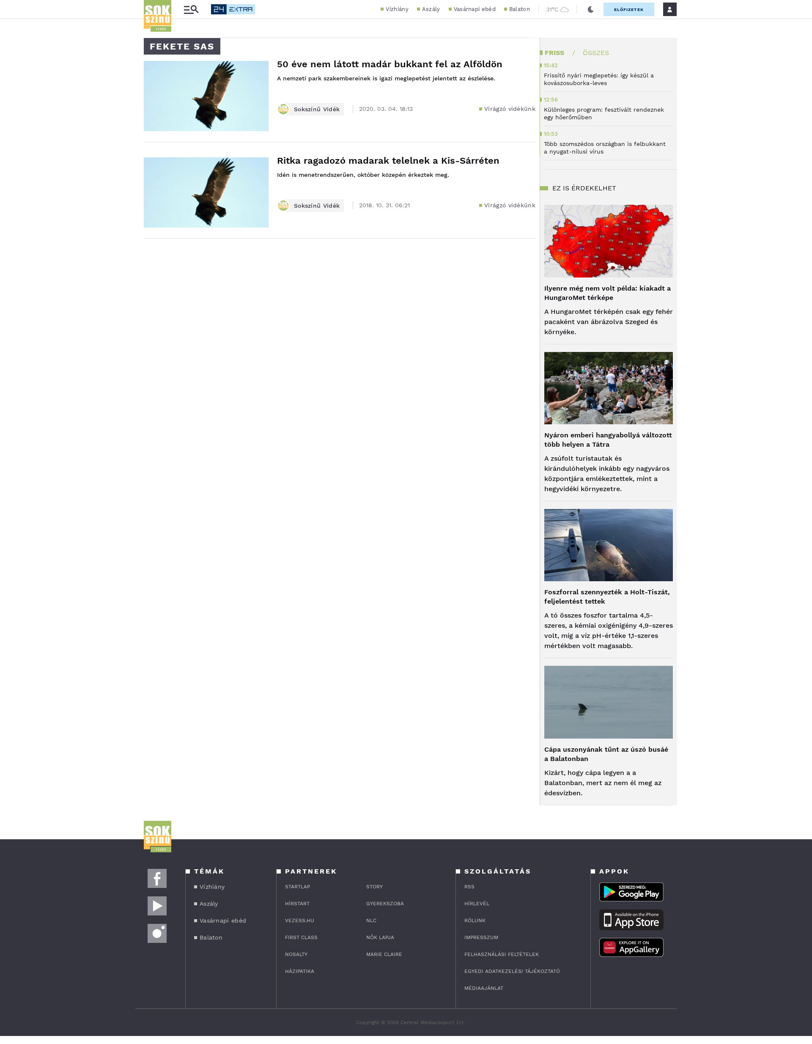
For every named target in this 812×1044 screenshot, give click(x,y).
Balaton (519, 9)
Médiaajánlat (483, 988)
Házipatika (299, 971)
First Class (301, 937)
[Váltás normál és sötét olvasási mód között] (591, 9)
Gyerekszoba (385, 904)
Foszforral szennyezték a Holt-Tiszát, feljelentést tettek (607, 596)
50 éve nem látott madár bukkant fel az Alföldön (389, 64)
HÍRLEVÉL (476, 904)
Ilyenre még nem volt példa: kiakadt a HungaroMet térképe (607, 293)
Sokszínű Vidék (317, 109)
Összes (596, 53)
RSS (469, 887)
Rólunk (475, 920)
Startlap (297, 887)
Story (374, 887)
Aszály (431, 9)
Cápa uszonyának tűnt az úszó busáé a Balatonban (606, 754)
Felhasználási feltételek (501, 954)
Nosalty (296, 954)
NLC (371, 920)
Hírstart (297, 904)
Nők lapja (380, 937)
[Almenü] (191, 9)
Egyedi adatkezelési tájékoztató (512, 971)
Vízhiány (397, 9)
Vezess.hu (299, 920)
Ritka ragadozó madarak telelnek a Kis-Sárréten (388, 160)
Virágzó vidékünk (509, 108)
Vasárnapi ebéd (475, 9)
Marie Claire (384, 954)
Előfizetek (629, 9)
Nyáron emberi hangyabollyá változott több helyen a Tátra (608, 439)
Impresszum (481, 937)
